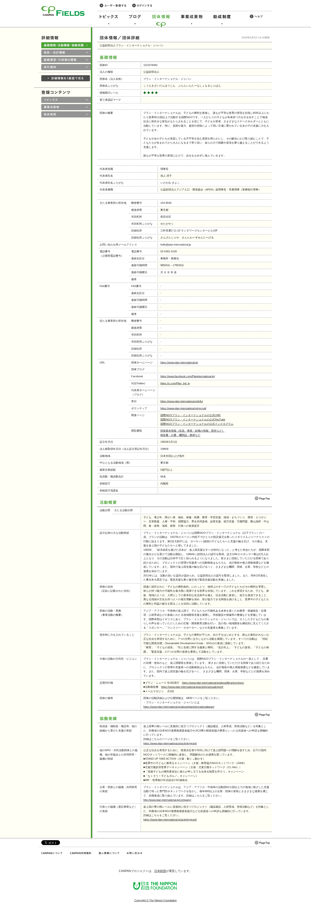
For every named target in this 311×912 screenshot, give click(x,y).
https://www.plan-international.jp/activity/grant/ (170, 743)
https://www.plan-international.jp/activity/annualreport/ (192, 686)
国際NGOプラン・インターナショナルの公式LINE (190, 415)
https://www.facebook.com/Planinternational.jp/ (187, 376)
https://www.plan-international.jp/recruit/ (183, 408)
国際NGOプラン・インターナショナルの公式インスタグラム (196, 423)
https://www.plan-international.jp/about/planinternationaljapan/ (178, 706)
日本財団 (160, 871)
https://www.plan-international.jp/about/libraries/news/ (213, 682)
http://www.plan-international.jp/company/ (167, 799)
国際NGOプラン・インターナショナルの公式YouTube (192, 419)
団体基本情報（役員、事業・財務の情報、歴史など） (192, 430)
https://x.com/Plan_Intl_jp (175, 383)
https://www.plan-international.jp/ (179, 362)
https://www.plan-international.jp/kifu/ (181, 401)
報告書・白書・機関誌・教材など (180, 435)
